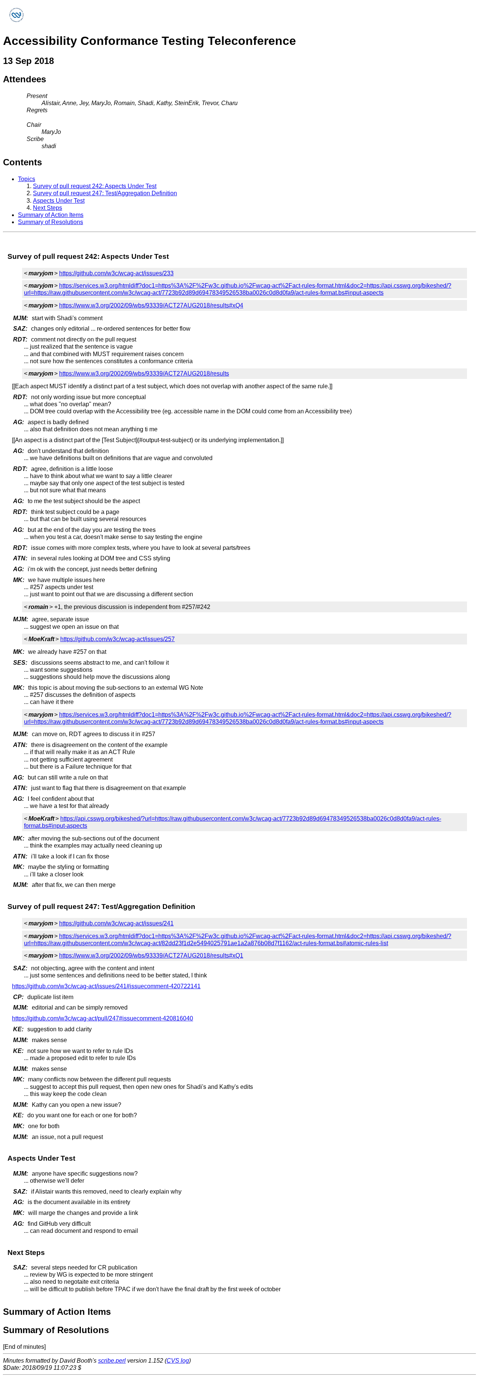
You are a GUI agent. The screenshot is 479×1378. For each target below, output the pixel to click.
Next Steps (47, 208)
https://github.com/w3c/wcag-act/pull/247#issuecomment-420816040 (102, 1018)
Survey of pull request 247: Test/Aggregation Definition (105, 193)
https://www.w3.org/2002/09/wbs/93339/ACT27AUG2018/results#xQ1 (151, 955)
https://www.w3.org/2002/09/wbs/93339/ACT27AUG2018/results (144, 373)
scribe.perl (112, 1360)
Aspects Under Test (59, 200)
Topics (26, 179)
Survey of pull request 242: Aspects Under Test (94, 186)
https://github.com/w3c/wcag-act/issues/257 (117, 639)
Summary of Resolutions (50, 222)
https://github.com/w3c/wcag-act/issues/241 (116, 923)
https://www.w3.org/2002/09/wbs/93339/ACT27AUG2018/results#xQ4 (151, 305)
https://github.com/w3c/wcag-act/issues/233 (116, 273)
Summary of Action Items (50, 215)
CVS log (178, 1360)
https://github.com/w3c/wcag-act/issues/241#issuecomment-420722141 (106, 986)
